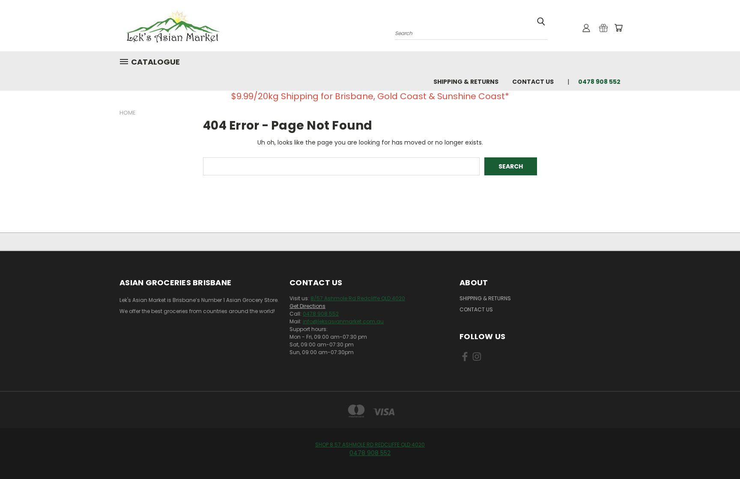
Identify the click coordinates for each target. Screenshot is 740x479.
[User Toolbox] (586, 28)
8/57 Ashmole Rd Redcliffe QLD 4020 (357, 298)
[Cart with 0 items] (618, 28)
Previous (717, 452)
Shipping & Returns (465, 81)
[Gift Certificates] (603, 28)
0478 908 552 (321, 313)
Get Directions (307, 306)
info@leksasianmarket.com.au (343, 321)
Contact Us (533, 81)
